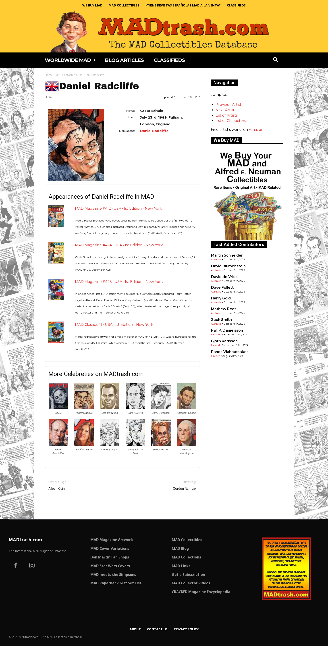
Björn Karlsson (224, 341)
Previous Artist (228, 104)
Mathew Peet (223, 309)
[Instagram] (32, 566)
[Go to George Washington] (186, 444)
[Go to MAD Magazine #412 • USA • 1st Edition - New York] (56, 216)
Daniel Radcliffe (154, 131)
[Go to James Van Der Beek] (135, 444)
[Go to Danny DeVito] (135, 408)
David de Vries (224, 277)
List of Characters (231, 121)
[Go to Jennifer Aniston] (84, 444)
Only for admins (60, 512)
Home (49, 75)
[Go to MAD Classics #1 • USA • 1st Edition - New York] (56, 332)
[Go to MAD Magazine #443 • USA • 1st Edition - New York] (56, 289)
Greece (215, 355)
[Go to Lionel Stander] (109, 444)
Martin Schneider (227, 255)
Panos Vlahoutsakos (230, 352)
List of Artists (227, 115)
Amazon (256, 130)
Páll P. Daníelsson (227, 330)
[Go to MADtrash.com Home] (164, 31)
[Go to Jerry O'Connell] (161, 408)
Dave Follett (222, 287)
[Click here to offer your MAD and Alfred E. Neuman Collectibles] (247, 238)
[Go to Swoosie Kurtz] (161, 444)
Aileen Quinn (57, 489)
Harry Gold (221, 298)
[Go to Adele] (58, 408)
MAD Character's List (69, 75)
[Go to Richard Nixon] (109, 408)
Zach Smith (221, 320)
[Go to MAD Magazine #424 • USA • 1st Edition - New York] (56, 252)
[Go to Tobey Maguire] (84, 408)
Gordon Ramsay (185, 489)
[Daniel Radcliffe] (76, 145)
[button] (275, 60)
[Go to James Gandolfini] (58, 444)
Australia (216, 259)
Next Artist (225, 110)
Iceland (215, 334)
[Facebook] (16, 566)
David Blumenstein (228, 266)
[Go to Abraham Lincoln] (186, 408)
